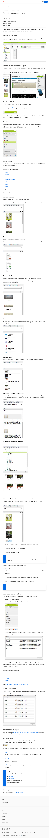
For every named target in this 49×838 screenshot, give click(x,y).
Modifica (6, 752)
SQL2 (23, 588)
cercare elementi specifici (18, 192)
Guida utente (19, 10)
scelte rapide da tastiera (18, 792)
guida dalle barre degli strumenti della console (22, 107)
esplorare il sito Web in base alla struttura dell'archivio (21, 189)
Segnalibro (6, 18)
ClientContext (11, 778)
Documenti (7, 174)
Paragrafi (6, 184)
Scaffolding (10, 776)
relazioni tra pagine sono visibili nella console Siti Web (16, 684)
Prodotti (6, 186)
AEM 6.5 (13, 10)
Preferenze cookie (36, 832)
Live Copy (7, 678)
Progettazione (7, 764)
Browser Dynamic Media (10, 179)
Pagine (6, 181)
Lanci (6, 675)
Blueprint (7, 680)
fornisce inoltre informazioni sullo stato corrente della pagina (25, 732)
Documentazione (6, 10)
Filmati (6, 177)
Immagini (7, 172)
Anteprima (7, 758)
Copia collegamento (13, 18)
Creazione (9, 23)
